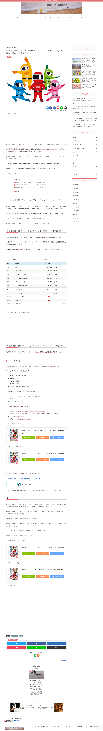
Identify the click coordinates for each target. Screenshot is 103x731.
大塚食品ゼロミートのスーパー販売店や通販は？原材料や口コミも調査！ (84, 125)
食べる (85, 152)
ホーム (38, 726)
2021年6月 (76, 210)
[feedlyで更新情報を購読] (35, 655)
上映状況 (49, 263)
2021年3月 (76, 221)
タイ (86, 166)
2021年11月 (76, 192)
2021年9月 (76, 199)
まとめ (17, 191)
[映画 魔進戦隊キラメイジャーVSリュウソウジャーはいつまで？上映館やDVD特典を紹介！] (54, 107)
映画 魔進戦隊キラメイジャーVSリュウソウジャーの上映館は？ (31, 184)
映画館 (17, 263)
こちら (18, 312)
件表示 (14, 259)
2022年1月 (76, 185)
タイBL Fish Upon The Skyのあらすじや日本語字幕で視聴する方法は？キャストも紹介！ (84, 101)
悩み (85, 170)
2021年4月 (76, 218)
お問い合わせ (94, 726)
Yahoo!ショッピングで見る (57, 437)
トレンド (85, 159)
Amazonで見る (43, 437)
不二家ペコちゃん (86, 144)
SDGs (86, 155)
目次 (17, 179)
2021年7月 (76, 207)
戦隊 (21, 636)
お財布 (85, 174)
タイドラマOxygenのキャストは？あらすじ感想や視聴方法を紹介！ (85, 108)
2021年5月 (76, 214)
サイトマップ (68, 726)
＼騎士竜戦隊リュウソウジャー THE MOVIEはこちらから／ (22, 478)
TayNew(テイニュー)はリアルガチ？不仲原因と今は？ (84, 113)
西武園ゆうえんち (86, 148)
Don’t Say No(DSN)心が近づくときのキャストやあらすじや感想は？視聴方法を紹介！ (85, 119)
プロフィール (57, 726)
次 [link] (65, 303)
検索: (45, 259)
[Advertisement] (51, 32)
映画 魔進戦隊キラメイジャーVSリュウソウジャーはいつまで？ (31, 182)
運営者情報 (47, 726)
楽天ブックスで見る (28, 437)
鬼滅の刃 (86, 141)
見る (9, 636)
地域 (8, 263)
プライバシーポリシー (81, 726)
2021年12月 (76, 188)
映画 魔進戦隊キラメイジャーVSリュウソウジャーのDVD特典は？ (31, 187)
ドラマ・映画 (15, 636)
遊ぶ (85, 137)
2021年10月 (76, 196)
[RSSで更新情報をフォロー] (38, 655)
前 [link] (63, 303)
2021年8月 (76, 203)
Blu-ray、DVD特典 (20, 189)
